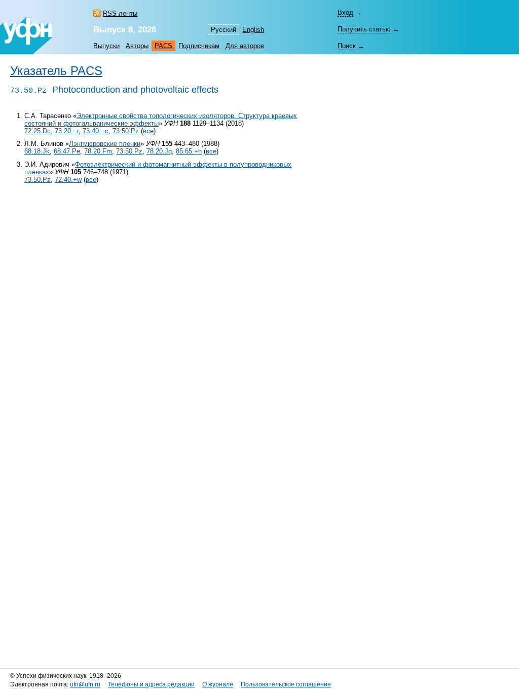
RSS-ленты (120, 13)
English (253, 29)
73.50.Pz (126, 131)
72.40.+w (68, 179)
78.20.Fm (98, 151)
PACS (163, 46)
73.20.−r (67, 131)
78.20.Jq (159, 151)
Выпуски (106, 46)
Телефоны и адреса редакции (151, 684)
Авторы (137, 46)
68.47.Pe (67, 151)
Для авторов (245, 46)
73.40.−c (95, 131)
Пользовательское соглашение (286, 684)
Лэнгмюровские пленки (104, 143)
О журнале (217, 684)
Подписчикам (198, 46)
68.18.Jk (37, 151)
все (148, 131)
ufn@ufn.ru (85, 684)
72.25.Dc (37, 131)
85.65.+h (189, 151)
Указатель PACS (56, 71)
